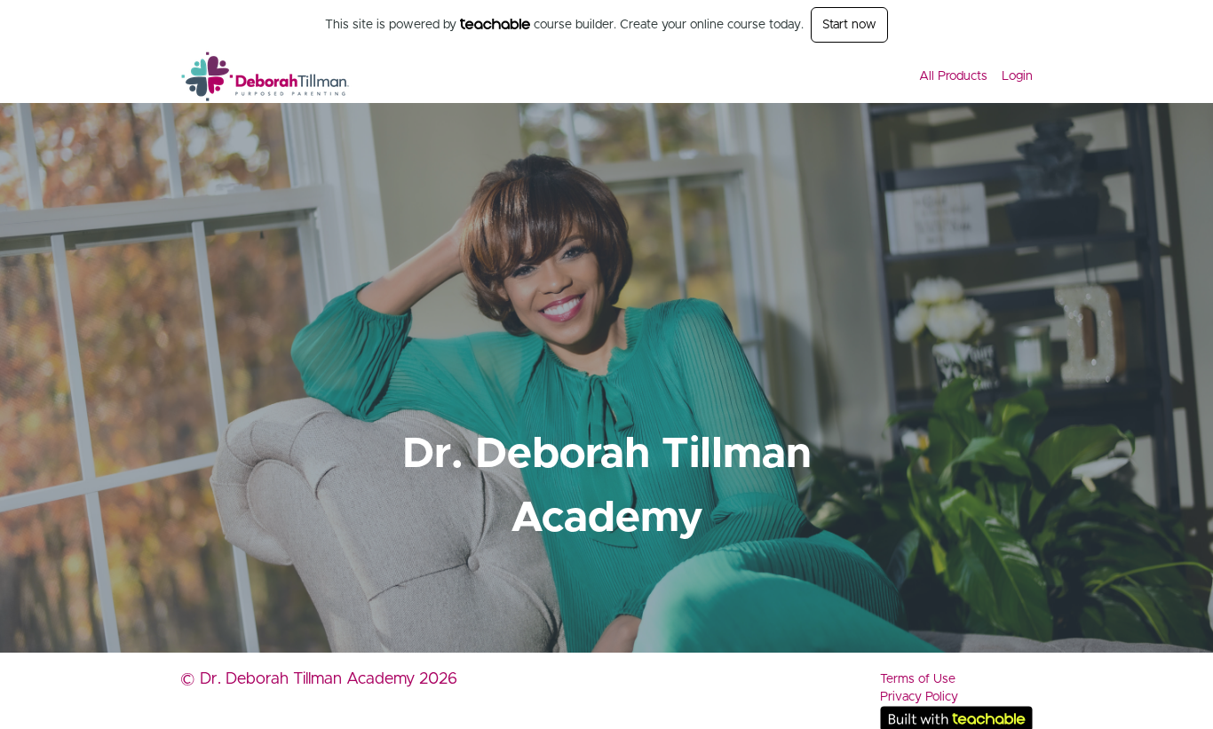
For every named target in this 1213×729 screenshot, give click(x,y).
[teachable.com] (495, 24)
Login (1017, 76)
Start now (849, 25)
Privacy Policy (919, 697)
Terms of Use (917, 679)
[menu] (969, 76)
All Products (953, 76)
